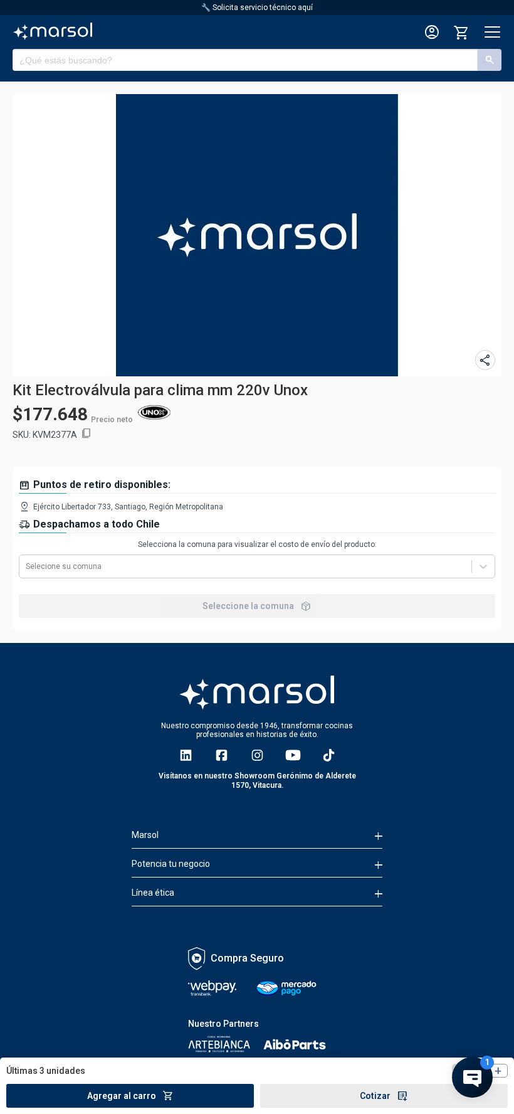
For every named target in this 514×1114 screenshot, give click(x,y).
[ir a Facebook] (221, 755)
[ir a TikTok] (329, 755)
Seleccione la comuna (257, 606)
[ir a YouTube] (293, 755)
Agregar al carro (130, 1096)
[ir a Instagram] (257, 755)
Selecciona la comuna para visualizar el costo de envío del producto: (257, 544)
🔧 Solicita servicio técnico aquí (257, 7)
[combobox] (27, 566)
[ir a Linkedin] (186, 755)
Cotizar (384, 1096)
